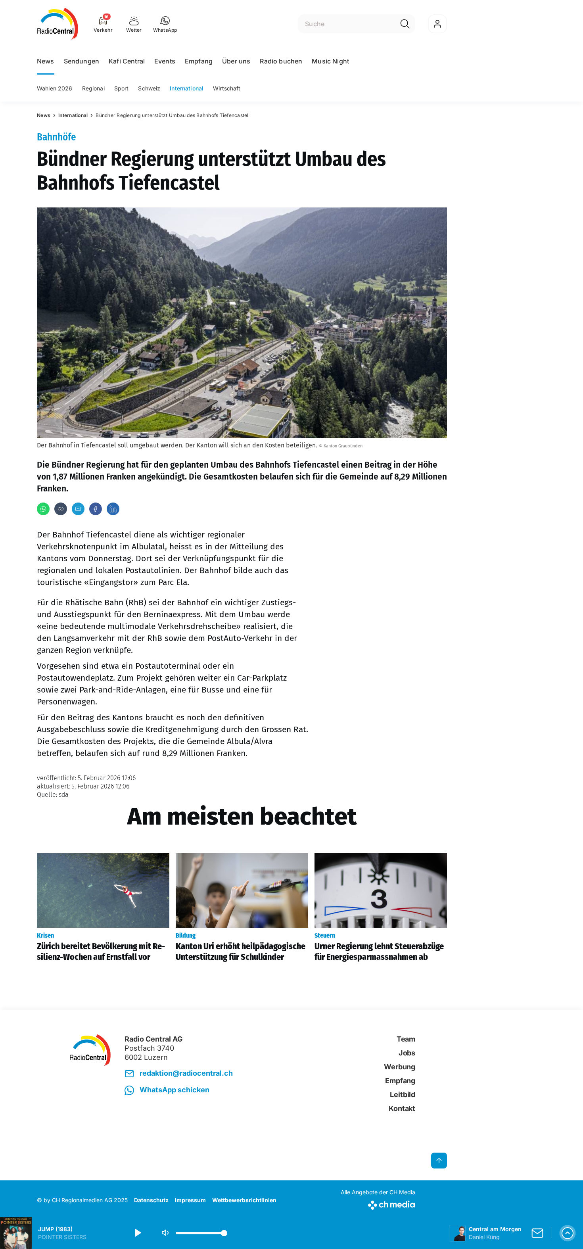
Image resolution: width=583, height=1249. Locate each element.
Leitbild (402, 1094)
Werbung (399, 1067)
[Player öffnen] (567, 1233)
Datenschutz (151, 1200)
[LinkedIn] (113, 509)
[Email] (78, 509)
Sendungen (81, 61)
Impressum (190, 1200)
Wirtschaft (226, 88)
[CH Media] (378, 1203)
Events (164, 61)
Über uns (236, 61)
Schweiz (149, 88)
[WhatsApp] (43, 509)
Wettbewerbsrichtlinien (244, 1200)
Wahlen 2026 (55, 88)
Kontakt (402, 1108)
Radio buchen (281, 61)
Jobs (407, 1053)
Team (406, 1039)
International (186, 88)
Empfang (199, 61)
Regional (93, 88)
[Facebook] (95, 509)
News (45, 61)
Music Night (330, 61)
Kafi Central (127, 61)
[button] (165, 24)
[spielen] (137, 1233)
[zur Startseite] (57, 24)
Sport (121, 88)
